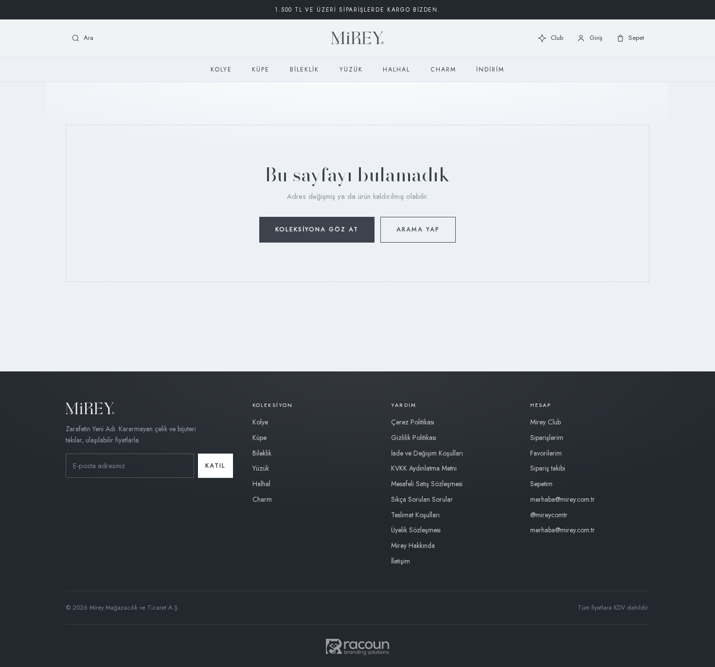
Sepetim (541, 484)
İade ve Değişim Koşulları (427, 453)
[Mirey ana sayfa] (357, 38)
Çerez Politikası (412, 422)
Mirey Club (545, 422)
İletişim (400, 561)
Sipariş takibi (547, 468)
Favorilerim (546, 453)
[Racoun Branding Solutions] (357, 647)
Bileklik (304, 69)
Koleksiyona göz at (316, 229)
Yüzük (351, 69)
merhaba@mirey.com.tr (562, 499)
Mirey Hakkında (413, 545)
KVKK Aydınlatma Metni (424, 468)
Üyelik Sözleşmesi (416, 530)
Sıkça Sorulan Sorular (422, 499)
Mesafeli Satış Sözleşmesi (427, 484)
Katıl (215, 465)
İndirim (490, 69)
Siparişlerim (546, 437)
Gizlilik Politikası (413, 437)
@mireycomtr (549, 515)
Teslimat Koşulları (415, 515)
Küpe (260, 69)
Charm (443, 69)
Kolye (221, 69)
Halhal (396, 69)
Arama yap (418, 229)
